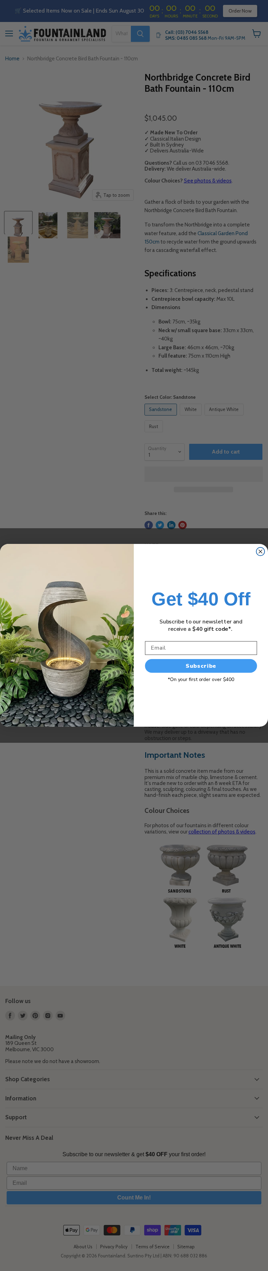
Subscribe (201, 666)
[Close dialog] (260, 551)
